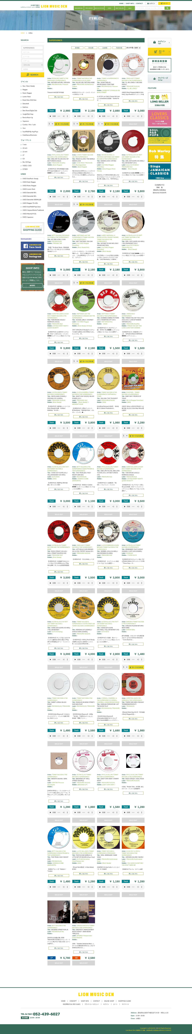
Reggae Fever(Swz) (137, 400)
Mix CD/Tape (27, 162)
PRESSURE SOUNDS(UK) (85, 84)
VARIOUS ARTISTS (83, 925)
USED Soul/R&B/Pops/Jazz (32, 207)
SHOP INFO (130, 3)
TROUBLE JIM (57, 243)
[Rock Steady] (107, 251)
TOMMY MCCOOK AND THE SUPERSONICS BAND (58, 547)
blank (128, 165)
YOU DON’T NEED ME (129, 865)
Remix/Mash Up (28, 117)
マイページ (125, 1004)
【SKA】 (105, 324)
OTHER (25, 169)
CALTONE (105, 165)
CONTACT (139, 3)
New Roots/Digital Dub (30, 110)
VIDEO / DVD (27, 165)
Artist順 (90, 48)
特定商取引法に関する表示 (71, 1004)
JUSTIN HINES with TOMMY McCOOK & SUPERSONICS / (83, 626)
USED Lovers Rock (29, 189)
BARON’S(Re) (130, 630)
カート (115, 1004)
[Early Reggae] (57, 165)
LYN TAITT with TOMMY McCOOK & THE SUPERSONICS (132, 157)
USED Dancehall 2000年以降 (32, 199)
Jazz (24, 128)
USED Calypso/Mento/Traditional (33, 210)
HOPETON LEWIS (131, 698)
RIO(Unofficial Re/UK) (108, 400)
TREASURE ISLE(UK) (133, 86)
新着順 (77, 48)
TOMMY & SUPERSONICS (110, 78)
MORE (32, 285)
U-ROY (79, 155)
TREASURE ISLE (127, 167)
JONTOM (55, 782)
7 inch (24, 144)
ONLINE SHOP (109, 1001)
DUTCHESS (134, 165)
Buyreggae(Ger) (81, 165)
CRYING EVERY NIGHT (60, 326)
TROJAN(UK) (130, 706)
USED (109, 8)
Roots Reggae (27, 93)
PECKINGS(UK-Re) (58, 931)
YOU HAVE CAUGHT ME (134, 863)
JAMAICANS (130, 314)
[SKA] (104, 402)
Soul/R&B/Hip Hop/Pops (30, 132)
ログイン (106, 1004)
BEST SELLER (120, 8)
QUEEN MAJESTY (53, 328)
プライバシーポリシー (92, 1004)
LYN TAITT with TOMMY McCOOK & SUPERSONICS (57, 624)
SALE (129, 8)
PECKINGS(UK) (57, 84)
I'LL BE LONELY (132, 88)
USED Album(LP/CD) (29, 214)
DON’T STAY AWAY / (109, 784)
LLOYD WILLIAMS (82, 851)
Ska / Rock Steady (29, 86)
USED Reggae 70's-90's (30, 203)
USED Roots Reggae (29, 185)
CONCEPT (73, 1001)
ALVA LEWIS (86, 80)
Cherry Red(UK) (77, 937)
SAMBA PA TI (106, 90)
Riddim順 (119, 48)
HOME (121, 3)
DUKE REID (80, 163)
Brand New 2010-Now (29, 100)
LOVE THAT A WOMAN (133, 328)
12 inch (25, 152)
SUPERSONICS (61, 80)
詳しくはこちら (59, 97)
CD (24, 158)
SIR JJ (128, 400)
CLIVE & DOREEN (82, 392)
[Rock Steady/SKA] (83, 247)
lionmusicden (26, 239)
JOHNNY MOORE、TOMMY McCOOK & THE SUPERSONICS (108, 239)
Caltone (74, 86)
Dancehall (26, 103)
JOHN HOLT (130, 78)
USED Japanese (28, 217)
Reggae (25, 89)
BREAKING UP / (83, 784)
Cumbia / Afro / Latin (29, 125)
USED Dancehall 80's (29, 192)
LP (23, 155)
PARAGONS (111, 853)
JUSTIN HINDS (56, 392)
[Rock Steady (82, 326)
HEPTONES (105, 314)
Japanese (26, 121)
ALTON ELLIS (130, 155)
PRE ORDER (89, 8)
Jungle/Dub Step (28, 114)
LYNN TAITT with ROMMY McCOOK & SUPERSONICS (58, 469)
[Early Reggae (107, 169)
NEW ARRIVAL (79, 8)
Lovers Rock (27, 96)
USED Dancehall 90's (29, 196)
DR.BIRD (79, 935)
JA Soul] (89, 326)
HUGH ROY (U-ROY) (132, 851)
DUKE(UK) (129, 553)
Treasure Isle (87, 935)
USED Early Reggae (29, 182)
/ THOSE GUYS (132, 555)
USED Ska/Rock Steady (30, 178)
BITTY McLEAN (56, 235)
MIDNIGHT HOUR (77, 404)
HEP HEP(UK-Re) (107, 322)
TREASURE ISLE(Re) (58, 163)
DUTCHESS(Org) (57, 632)
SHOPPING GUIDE (124, 1001)
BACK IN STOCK (99, 8)
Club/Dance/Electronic (30, 135)
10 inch (25, 148)
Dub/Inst (25, 107)
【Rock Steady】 (132, 169)
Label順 (104, 48)
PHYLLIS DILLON (57, 155)
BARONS (129, 622)
